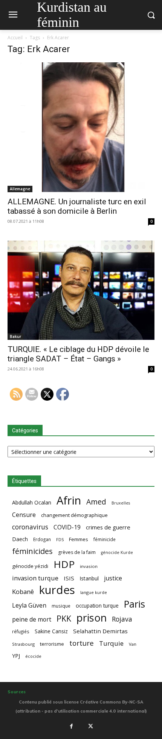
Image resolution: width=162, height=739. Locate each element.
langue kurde (93, 592)
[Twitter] (91, 726)
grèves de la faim (77, 552)
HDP (64, 564)
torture (81, 643)
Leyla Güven (29, 605)
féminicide (104, 539)
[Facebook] (71, 726)
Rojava (122, 619)
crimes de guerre (108, 527)
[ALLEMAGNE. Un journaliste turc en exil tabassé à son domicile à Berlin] (81, 127)
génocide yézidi (30, 566)
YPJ (16, 655)
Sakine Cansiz (51, 631)
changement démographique (74, 515)
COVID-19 (67, 527)
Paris (134, 604)
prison (91, 618)
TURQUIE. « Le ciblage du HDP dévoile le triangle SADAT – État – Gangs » (78, 354)
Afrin (69, 500)
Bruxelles (121, 503)
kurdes (57, 590)
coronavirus (30, 527)
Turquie (111, 643)
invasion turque (35, 578)
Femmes (78, 539)
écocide (33, 656)
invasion (89, 566)
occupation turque (97, 605)
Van (132, 644)
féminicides (32, 551)
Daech (20, 539)
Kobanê (23, 592)
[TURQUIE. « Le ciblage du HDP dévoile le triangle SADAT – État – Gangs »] (81, 290)
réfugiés (20, 631)
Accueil (15, 37)
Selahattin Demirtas (100, 631)
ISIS (69, 578)
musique (61, 606)
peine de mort (31, 619)
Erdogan (42, 539)
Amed (96, 502)
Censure (24, 515)
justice (113, 578)
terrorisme (52, 643)
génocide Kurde (117, 552)
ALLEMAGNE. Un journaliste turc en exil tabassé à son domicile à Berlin (77, 206)
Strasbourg (23, 644)
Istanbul (89, 578)
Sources (17, 691)
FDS (60, 539)
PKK (64, 618)
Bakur (15, 336)
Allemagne (20, 188)
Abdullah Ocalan (31, 502)
